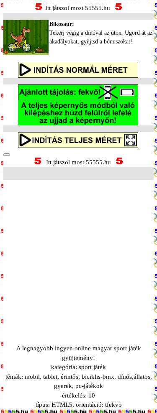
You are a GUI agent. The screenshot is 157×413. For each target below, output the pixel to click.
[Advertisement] (78, 251)
